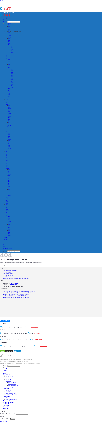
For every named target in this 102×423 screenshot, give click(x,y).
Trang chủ (5, 237)
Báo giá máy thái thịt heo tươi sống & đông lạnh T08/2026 (16, 294)
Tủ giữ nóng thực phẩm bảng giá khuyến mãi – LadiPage (16, 278)
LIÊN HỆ (4, 244)
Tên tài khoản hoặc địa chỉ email (7, 413)
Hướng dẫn (5, 243)
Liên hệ (4, 373)
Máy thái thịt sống (12, 384)
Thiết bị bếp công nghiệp (7, 207)
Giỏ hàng (5, 276)
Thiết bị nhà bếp (6, 396)
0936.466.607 (13, 284)
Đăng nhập (12, 418)
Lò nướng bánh (9, 124)
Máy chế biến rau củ (9, 41)
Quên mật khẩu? (3, 421)
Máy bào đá (9, 142)
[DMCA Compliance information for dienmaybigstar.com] (5, 356)
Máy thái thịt (9, 66)
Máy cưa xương (9, 61)
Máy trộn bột (9, 119)
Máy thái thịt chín (12, 382)
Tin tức (4, 241)
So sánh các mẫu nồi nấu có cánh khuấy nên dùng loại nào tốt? (17, 292)
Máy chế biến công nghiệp (7, 165)
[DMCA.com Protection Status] (7, 352)
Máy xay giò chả (9, 378)
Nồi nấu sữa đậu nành (9, 136)
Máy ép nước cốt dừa (9, 108)
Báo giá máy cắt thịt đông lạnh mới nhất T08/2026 (14, 295)
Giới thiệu (5, 370)
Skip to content (3, 0)
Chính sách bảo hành (7, 272)
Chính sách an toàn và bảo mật (10, 270)
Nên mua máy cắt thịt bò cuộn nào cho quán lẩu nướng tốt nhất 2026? (19, 291)
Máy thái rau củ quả (12, 49)
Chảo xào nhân (9, 115)
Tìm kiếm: (5, 21)
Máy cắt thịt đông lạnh (12, 84)
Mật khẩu (2, 416)
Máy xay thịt (9, 96)
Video (4, 246)
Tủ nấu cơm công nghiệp (9, 34)
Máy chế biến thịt (6, 374)
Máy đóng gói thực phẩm (7, 200)
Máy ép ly (8, 391)
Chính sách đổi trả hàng (8, 275)
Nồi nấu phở (9, 28)
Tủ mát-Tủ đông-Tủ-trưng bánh (7, 156)
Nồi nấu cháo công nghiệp (11, 399)
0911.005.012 (14, 283)
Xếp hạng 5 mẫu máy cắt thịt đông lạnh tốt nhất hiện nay (16, 297)
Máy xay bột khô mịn (9, 184)
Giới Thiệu (5, 239)
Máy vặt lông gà (9, 376)
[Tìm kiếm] (3, 23)
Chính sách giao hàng (8, 273)
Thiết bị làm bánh (7, 403)
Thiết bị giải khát (6, 388)
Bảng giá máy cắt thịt (7, 248)
